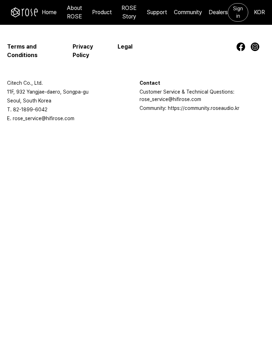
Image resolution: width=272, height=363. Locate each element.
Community (188, 12)
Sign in (238, 12)
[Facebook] (244, 47)
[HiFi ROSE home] (24, 12)
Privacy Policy (83, 50)
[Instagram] (258, 47)
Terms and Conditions (22, 50)
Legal (125, 46)
